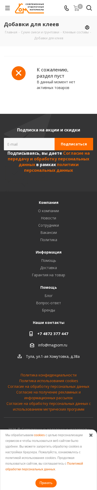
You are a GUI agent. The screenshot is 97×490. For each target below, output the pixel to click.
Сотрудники (48, 225)
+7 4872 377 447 (52, 333)
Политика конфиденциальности (48, 375)
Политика (48, 239)
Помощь (48, 260)
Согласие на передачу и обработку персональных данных (49, 158)
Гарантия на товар (48, 274)
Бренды (48, 310)
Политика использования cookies (48, 380)
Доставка (48, 267)
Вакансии (48, 232)
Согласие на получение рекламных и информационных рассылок (48, 395)
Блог (48, 295)
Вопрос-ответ (48, 302)
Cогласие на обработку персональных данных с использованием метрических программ (48, 406)
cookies (39, 435)
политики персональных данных (51, 167)
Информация (49, 252)
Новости (48, 218)
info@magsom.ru (52, 345)
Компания (48, 202)
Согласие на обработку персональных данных (48, 386)
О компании (48, 210)
